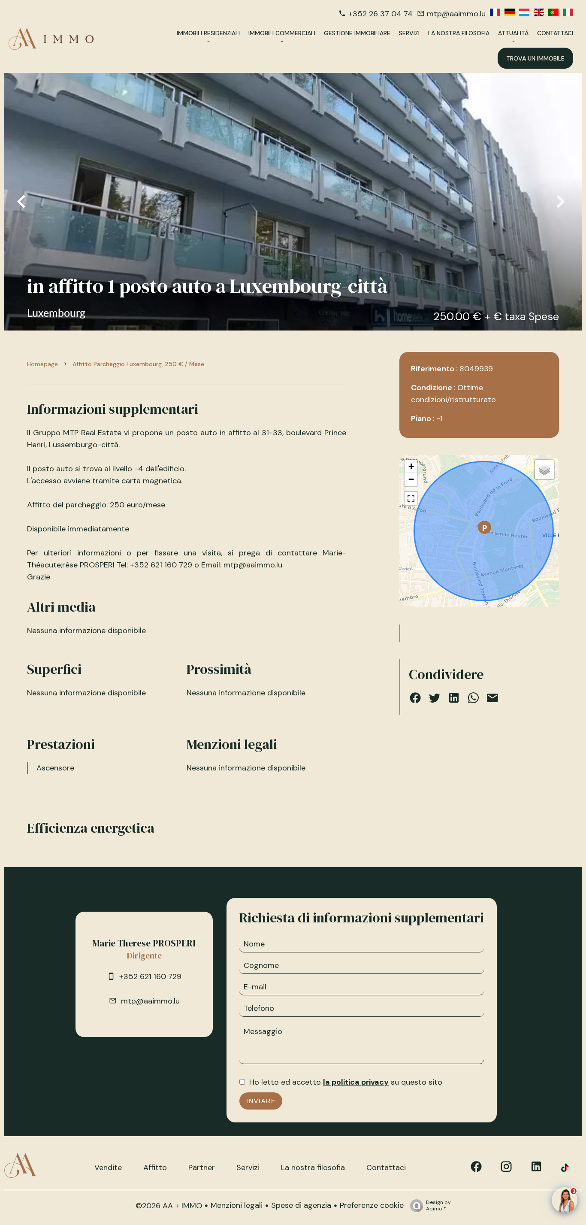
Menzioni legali (237, 1205)
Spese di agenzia (301, 1205)
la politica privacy (356, 1082)
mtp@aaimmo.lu (456, 14)
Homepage (42, 364)
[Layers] (544, 469)
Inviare (261, 1101)
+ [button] (411, 466)
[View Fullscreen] (411, 498)
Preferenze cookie (372, 1205)
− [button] (411, 479)
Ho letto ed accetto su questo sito (345, 1082)
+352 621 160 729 (150, 976)
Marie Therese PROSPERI (144, 943)
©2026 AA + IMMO (169, 1206)
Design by (438, 1205)
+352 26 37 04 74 (380, 14)
